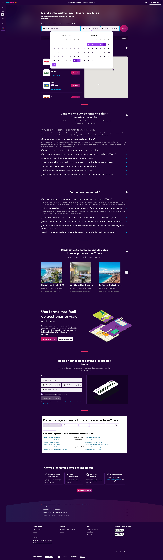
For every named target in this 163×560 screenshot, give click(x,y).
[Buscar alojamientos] (3, 11)
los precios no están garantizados (82, 504)
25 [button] (58, 60)
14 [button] (70, 52)
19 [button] (62, 56)
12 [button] (62, 52)
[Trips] (3, 23)
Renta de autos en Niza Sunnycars (94, 447)
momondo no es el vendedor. (52, 509)
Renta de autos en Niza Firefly (93, 449)
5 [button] (62, 48)
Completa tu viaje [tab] (112, 425)
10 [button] (54, 52)
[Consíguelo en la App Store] (119, 534)
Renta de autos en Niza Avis (92, 437)
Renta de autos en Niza (92, 7)
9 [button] (78, 48)
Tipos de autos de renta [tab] (70, 425)
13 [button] (66, 52)
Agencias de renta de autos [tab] (52, 425)
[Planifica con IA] (3, 18)
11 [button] (58, 52)
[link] (75, 73)
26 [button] (62, 60)
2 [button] (78, 44)
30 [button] (79, 60)
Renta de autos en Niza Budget (52, 439)
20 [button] (66, 56)
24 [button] (54, 60)
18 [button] (58, 56)
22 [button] (74, 56)
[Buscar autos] (3, 15)
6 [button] (66, 48)
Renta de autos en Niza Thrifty (52, 444)
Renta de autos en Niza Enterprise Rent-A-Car (97, 444)
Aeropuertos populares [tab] (97, 425)
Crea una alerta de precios (114, 479)
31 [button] (54, 64)
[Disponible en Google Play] (119, 530)
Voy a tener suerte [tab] (50, 428)
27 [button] (66, 60)
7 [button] (70, 48)
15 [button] (74, 52)
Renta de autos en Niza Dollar (93, 439)
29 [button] (74, 60)
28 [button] (70, 60)
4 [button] (58, 48)
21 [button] (70, 56)
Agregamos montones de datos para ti (55, 512)
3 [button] (54, 48)
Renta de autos (44, 7)
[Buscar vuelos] (3, 7)
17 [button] (54, 56)
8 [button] (74, 48)
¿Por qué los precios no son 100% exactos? (56, 515)
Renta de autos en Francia (56, 7)
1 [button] (74, 44)
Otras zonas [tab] (84, 425)
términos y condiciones (68, 401)
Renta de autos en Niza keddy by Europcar (55, 449)
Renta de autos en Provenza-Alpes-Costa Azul (74, 7)
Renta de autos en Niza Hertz (51, 442)
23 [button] (78, 56)
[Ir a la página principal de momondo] (11, 2)
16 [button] (78, 52)
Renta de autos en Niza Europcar (52, 447)
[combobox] (49, 24)
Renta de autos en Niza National (93, 442)
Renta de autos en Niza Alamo (52, 437)
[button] (3, 2)
